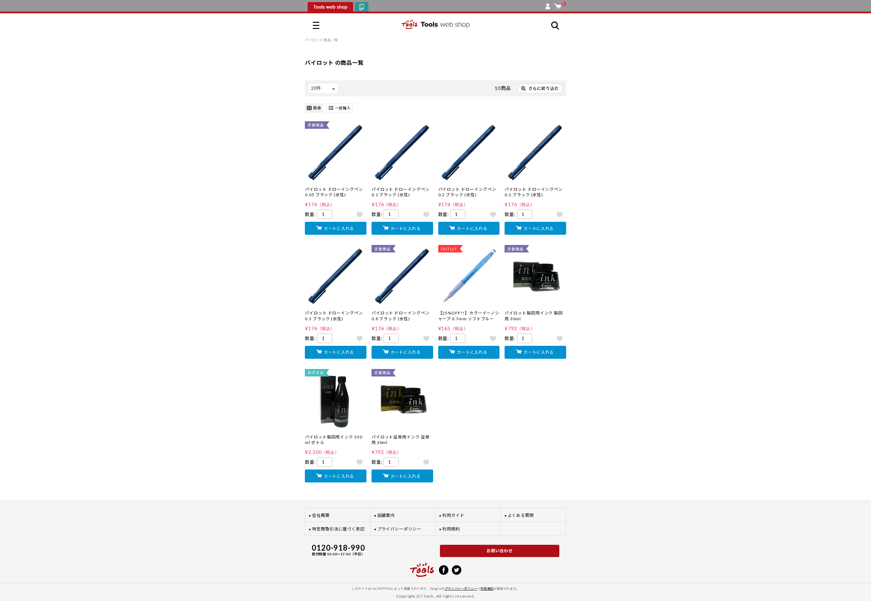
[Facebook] (443, 569)
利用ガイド (453, 515)
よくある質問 (521, 515)
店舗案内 (386, 515)
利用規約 (451, 528)
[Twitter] (456, 569)
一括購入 (343, 108)
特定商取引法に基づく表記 (338, 528)
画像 (317, 108)
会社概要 (321, 515)
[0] (557, 5)
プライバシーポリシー (399, 528)
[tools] (422, 567)
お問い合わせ (500, 550)
